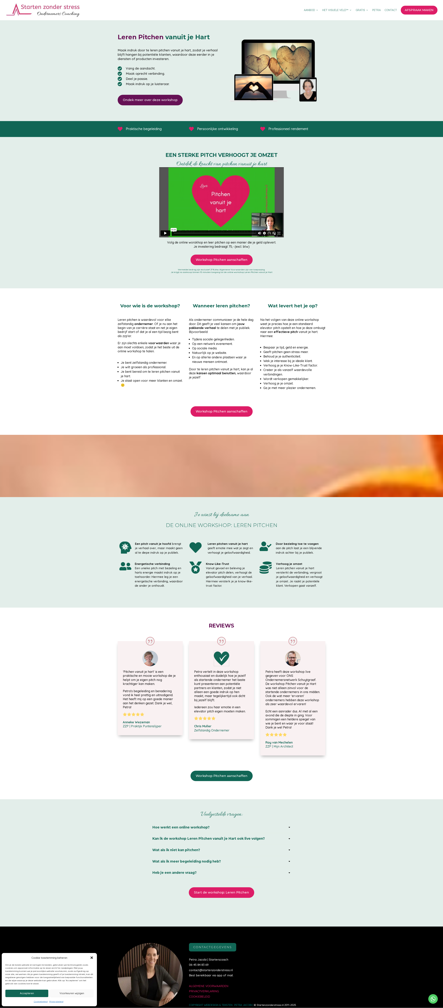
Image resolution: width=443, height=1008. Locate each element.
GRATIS (360, 10)
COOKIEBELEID (199, 996)
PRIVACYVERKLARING (204, 991)
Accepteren (27, 993)
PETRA (376, 10)
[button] (91, 957)
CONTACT (391, 10)
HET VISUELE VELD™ (335, 10)
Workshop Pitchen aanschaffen (221, 260)
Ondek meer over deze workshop (150, 100)
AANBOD (309, 10)
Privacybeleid (56, 1001)
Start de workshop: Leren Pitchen (221, 892)
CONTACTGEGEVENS (212, 947)
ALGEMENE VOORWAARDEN (208, 986)
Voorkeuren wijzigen (72, 993)
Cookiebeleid (41, 1001)
